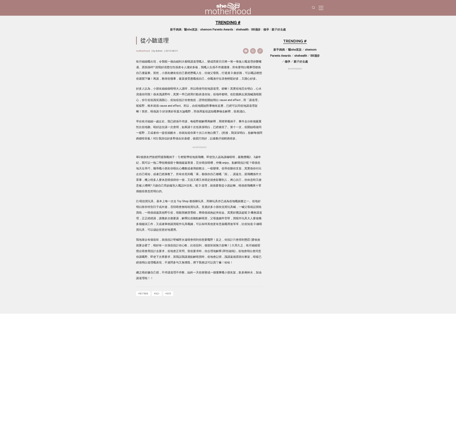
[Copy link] (260, 51)
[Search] (313, 7)
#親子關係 (143, 293)
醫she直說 (191, 29)
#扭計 (157, 293)
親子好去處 (279, 29)
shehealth (242, 29)
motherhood (228, 11)
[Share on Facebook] (246, 51)
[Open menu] (320, 8)
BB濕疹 (256, 29)
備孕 (266, 29)
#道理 (168, 293)
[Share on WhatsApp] (253, 51)
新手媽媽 (176, 29)
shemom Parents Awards (216, 29)
